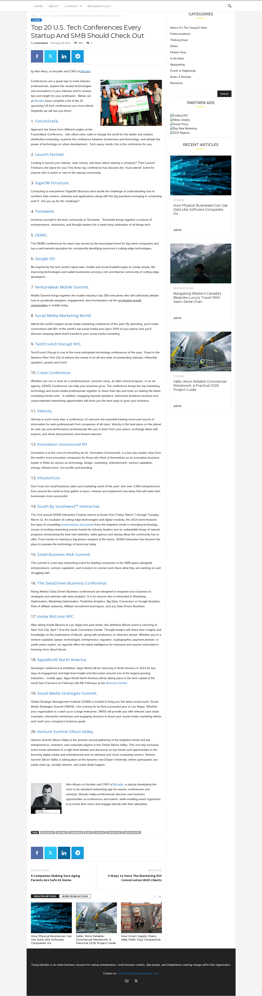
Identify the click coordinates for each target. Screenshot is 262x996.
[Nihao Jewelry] (201, 120)
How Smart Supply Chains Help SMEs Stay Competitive (141, 937)
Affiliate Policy (99, 6)
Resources (176, 83)
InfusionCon (48, 477)
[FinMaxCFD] (201, 115)
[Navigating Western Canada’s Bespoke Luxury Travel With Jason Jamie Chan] (200, 263)
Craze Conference (53, 372)
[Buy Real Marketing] (201, 128)
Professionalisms (180, 33)
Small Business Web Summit (63, 554)
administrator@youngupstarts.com (138, 973)
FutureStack (46, 121)
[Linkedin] (64, 56)
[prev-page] (155, 896)
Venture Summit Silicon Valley (65, 731)
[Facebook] (37, 56)
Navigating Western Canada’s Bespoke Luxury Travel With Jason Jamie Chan (197, 298)
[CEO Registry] (201, 133)
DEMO (41, 235)
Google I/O (45, 258)
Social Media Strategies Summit (66, 693)
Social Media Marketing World (63, 315)
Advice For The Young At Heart (188, 27)
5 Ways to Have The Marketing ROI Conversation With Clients (135, 878)
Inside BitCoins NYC (55, 616)
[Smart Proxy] (201, 124)
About (54, 6)
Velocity (44, 411)
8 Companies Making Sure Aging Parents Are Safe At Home (55, 878)
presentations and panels (77, 524)
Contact (71, 6)
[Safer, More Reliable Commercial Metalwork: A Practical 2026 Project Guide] (96, 917)
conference (75, 832)
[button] (229, 6)
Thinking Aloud (178, 40)
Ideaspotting (177, 64)
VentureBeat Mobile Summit (61, 287)
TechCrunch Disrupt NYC (58, 344)
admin (177, 230)
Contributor (41, 42)
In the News (177, 58)
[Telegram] (77, 56)
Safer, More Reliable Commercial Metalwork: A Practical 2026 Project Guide (96, 939)
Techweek (44, 211)
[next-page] (160, 896)
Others (43, 15)
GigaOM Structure (52, 182)
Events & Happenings (183, 70)
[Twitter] (50, 56)
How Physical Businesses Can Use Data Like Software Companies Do (51, 939)
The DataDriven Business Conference (71, 583)
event (88, 832)
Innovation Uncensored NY (62, 444)
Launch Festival (49, 154)
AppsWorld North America (61, 659)
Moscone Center (116, 683)
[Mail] (126, 981)
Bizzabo (85, 71)
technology (114, 832)
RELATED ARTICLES (45, 896)
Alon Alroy (48, 832)
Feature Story (178, 52)
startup (99, 832)
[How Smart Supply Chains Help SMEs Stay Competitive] (141, 917)
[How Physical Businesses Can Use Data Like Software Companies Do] (51, 917)
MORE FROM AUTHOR (75, 896)
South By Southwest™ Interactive (68, 506)
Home (38, 6)
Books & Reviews (180, 76)
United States (132, 832)
